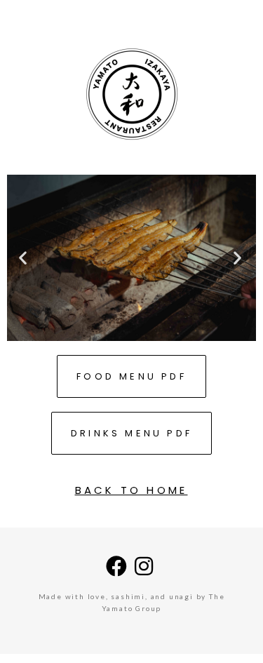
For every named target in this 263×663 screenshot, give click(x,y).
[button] (24, 258)
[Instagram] (145, 566)
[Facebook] (117, 566)
